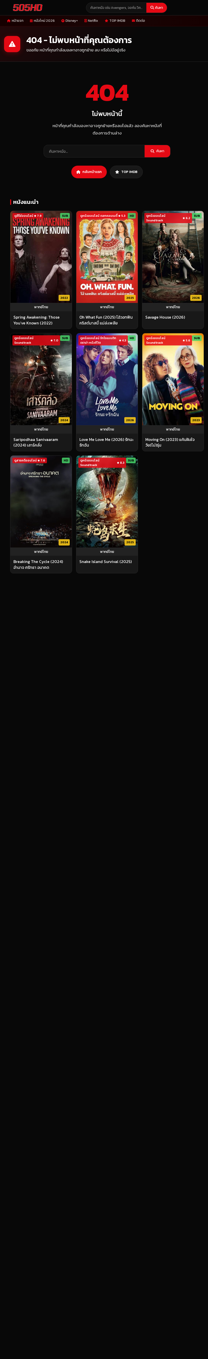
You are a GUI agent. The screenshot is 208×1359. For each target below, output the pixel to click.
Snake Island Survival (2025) (105, 561)
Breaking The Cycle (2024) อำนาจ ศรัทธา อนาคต (38, 564)
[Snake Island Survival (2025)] (107, 502)
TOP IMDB (117, 20)
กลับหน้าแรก (92, 171)
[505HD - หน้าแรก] (26, 7)
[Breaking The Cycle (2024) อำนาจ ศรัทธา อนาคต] (41, 502)
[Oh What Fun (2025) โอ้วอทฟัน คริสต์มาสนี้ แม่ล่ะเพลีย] (107, 257)
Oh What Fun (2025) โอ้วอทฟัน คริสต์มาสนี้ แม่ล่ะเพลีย (106, 320)
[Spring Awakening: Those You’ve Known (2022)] (41, 257)
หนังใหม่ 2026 (44, 20)
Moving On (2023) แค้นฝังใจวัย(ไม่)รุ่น (170, 442)
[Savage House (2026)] (173, 257)
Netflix (93, 20)
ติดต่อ (140, 20)
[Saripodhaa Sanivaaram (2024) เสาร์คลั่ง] (41, 379)
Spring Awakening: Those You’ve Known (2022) (36, 320)
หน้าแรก (17, 20)
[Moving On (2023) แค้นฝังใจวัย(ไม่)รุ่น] (173, 379)
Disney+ (71, 20)
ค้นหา (159, 7)
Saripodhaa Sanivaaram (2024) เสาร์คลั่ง (35, 442)
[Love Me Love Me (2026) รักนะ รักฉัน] (107, 379)
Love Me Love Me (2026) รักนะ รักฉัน (106, 442)
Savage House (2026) (165, 317)
